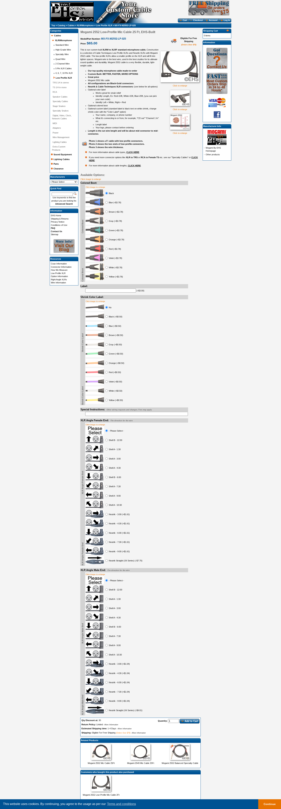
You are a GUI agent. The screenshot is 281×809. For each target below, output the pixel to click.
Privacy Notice (57, 222)
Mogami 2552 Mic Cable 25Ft (101, 763)
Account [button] (213, 20)
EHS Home (56, 215)
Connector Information (61, 267)
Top (53, 25)
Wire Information (58, 282)
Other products (213, 154)
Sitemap (54, 234)
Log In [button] (227, 20)
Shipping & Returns (60, 219)
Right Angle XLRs (59, 279)
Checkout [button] (198, 20)
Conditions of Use (59, 225)
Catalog (61, 25)
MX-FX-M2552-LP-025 (125, 25)
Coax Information (59, 264)
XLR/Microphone (85, 25)
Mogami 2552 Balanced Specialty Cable (180, 763)
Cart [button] (185, 20)
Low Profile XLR (104, 25)
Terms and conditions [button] (121, 804)
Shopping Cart (210, 31)
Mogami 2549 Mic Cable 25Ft (140, 763)
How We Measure (59, 270)
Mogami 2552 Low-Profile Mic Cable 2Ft (101, 795)
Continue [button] (270, 804)
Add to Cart (191, 721)
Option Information (59, 276)
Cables (71, 25)
